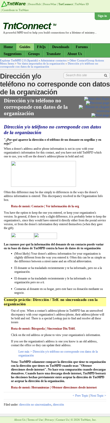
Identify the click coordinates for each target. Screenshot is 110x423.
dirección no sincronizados (35, 404)
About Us (74, 54)
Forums (82, 47)
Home (8, 47)
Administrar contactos (54, 60)
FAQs (41, 47)
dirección (58, 404)
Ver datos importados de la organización (41, 63)
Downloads (60, 47)
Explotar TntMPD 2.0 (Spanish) (19, 60)
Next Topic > (98, 395)
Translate (53, 54)
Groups (34, 54)
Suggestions (12, 54)
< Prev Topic (80, 395)
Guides (24, 47)
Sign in (102, 16)
